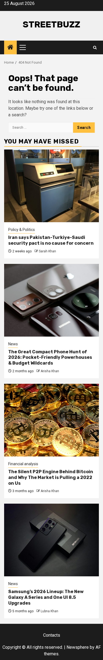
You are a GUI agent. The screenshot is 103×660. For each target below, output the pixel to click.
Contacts (51, 635)
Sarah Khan (47, 251)
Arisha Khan (50, 371)
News (13, 344)
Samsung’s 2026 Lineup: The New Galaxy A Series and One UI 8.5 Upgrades (45, 597)
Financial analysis (23, 464)
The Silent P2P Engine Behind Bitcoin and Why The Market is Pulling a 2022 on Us (50, 477)
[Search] (94, 47)
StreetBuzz (51, 24)
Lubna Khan (49, 611)
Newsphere (77, 647)
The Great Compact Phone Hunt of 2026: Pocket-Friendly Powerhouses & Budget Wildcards (50, 357)
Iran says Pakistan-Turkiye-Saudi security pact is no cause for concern (51, 240)
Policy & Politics (21, 229)
